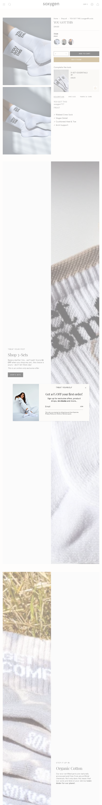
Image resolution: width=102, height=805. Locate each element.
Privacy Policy (49, 414)
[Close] (85, 387)
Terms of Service (62, 414)
